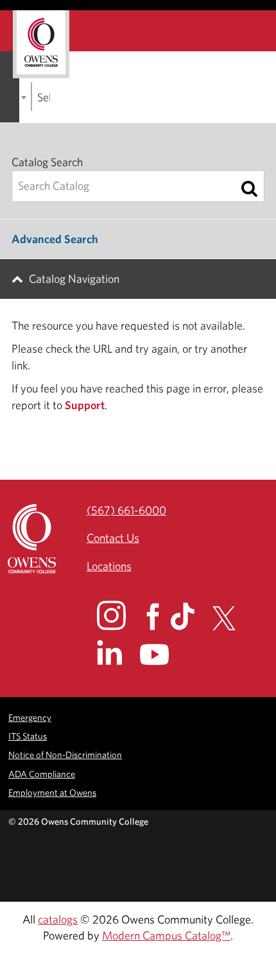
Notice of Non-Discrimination (65, 754)
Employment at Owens (52, 792)
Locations (109, 566)
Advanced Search (55, 239)
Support (85, 405)
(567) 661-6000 (126, 510)
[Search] (249, 188)
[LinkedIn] (117, 652)
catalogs (58, 919)
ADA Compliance (41, 773)
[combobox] (31, 96)
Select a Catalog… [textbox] (43, 97)
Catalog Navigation (74, 278)
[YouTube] (163, 654)
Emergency (29, 717)
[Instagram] (120, 615)
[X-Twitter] (231, 618)
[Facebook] (157, 616)
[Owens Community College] (41, 44)
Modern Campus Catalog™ (166, 935)
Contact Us (113, 537)
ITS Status (27, 735)
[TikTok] (190, 616)
